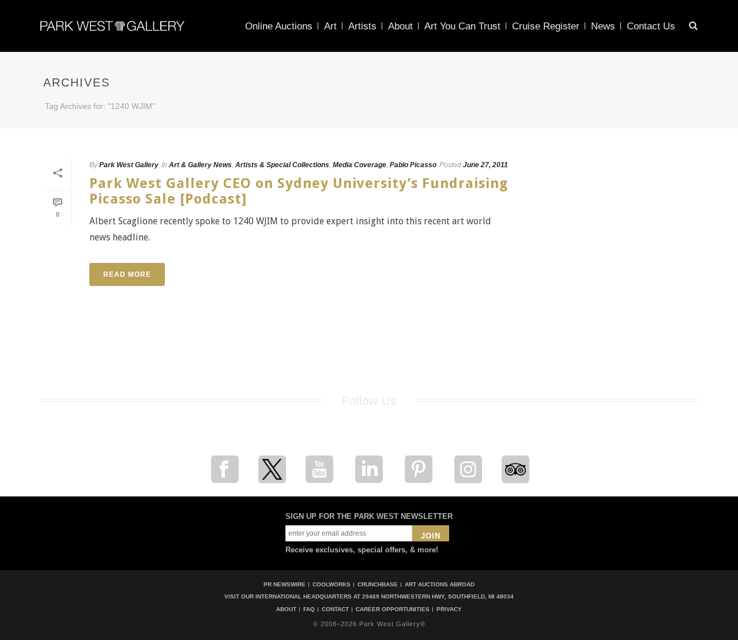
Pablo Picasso (413, 165)
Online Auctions (278, 26)
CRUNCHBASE (377, 584)
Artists (362, 26)
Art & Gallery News (200, 165)
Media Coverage (359, 165)
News (603, 26)
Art (330, 26)
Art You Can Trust (462, 26)
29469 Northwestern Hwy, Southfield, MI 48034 (438, 596)
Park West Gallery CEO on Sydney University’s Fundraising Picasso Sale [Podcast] (298, 191)
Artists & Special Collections (282, 165)
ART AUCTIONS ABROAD (440, 584)
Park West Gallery (129, 165)
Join (430, 536)
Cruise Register (545, 26)
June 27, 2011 (485, 165)
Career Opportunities (393, 609)
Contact (335, 609)
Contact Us (651, 26)
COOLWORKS (331, 584)
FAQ (309, 609)
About (400, 26)
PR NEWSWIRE (284, 584)
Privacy (449, 609)
